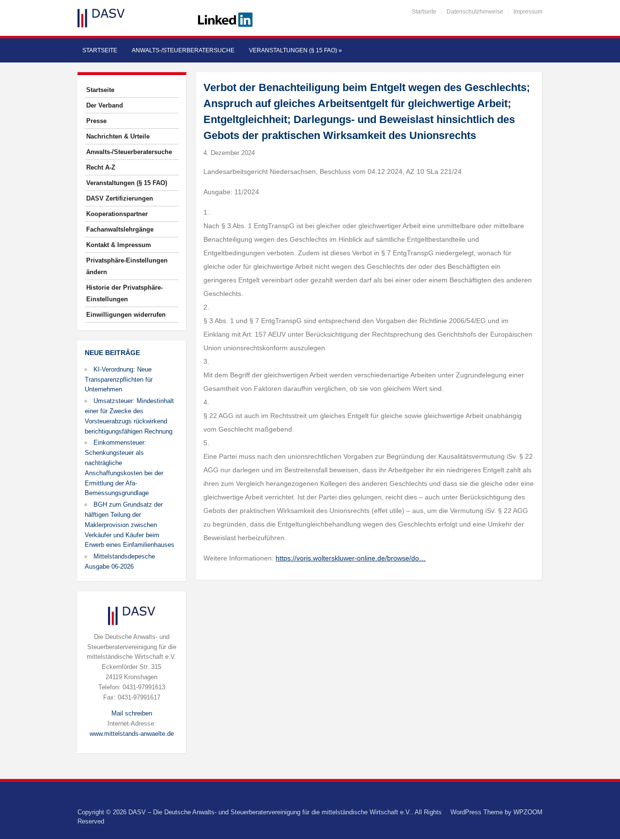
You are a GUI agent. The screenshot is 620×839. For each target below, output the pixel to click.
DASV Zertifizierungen (119, 198)
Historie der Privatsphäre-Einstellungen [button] (124, 293)
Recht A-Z (100, 167)
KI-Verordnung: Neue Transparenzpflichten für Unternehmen (119, 379)
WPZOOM (527, 812)
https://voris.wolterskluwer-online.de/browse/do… (351, 558)
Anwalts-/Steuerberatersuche (183, 50)
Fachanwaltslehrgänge (120, 229)
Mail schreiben (131, 713)
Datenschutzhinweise (475, 11)
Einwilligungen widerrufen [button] (126, 314)
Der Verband (104, 105)
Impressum (527, 11)
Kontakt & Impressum (118, 245)
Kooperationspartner (117, 214)
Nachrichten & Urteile (118, 136)
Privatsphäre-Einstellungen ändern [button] (127, 266)
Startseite (424, 11)
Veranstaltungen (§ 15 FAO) (295, 50)
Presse (96, 120)
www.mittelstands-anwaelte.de (132, 733)
